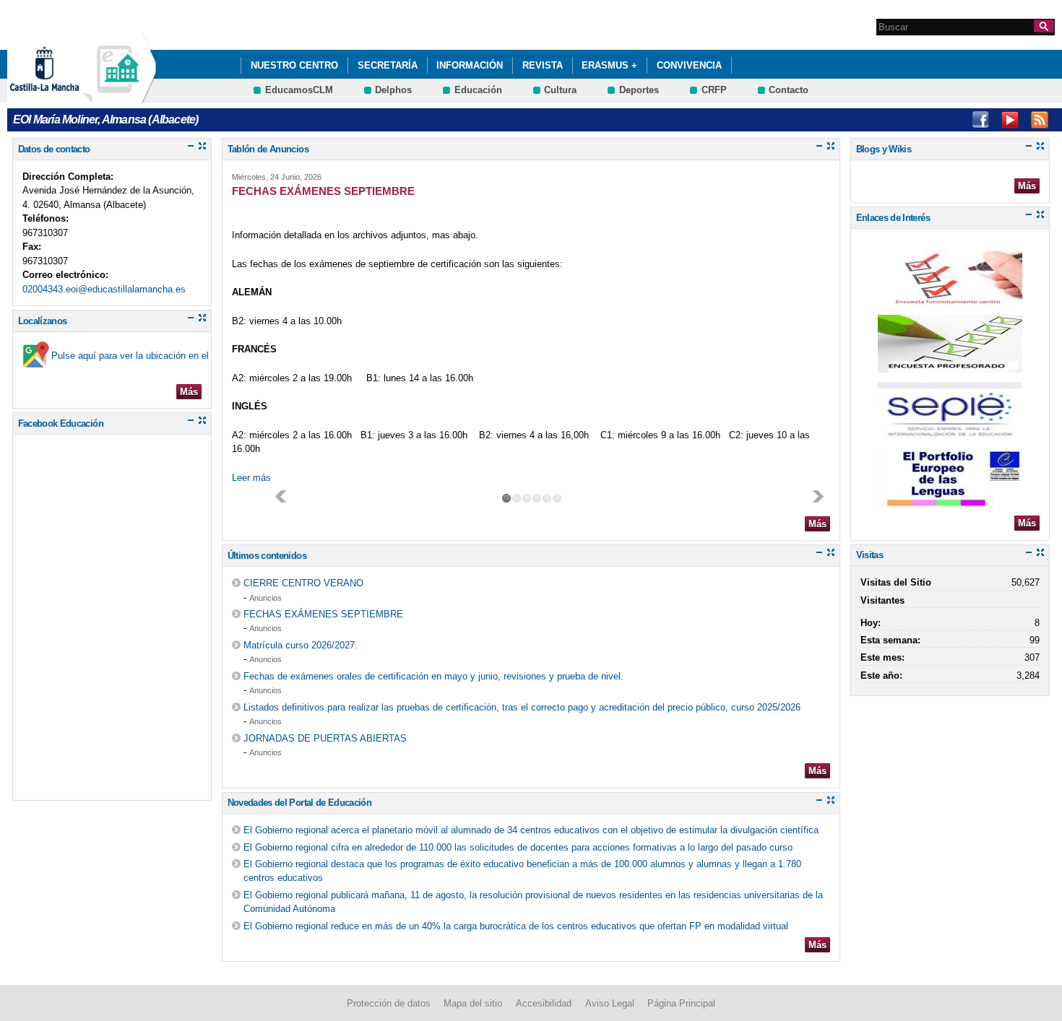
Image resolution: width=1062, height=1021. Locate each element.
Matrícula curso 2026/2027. (300, 645)
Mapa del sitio (473, 1003)
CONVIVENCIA (689, 65)
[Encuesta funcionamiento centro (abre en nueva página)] (950, 298)
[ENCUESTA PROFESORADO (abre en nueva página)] (950, 365)
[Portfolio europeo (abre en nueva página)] (950, 500)
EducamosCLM (299, 89)
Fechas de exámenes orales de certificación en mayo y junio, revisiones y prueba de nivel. (433, 676)
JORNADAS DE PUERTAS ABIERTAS (325, 738)
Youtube (1010, 120)
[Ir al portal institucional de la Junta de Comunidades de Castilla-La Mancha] (62, 96)
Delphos (393, 89)
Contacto (788, 89)
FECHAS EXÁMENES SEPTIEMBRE (323, 614)
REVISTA (542, 65)
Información (469, 65)
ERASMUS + (609, 65)
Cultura (560, 89)
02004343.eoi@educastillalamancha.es (104, 289)
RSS (1039, 120)
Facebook (980, 120)
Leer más (251, 477)
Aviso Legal (609, 1003)
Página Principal (681, 1003)
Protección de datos (389, 1003)
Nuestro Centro (294, 65)
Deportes (639, 89)
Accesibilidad (543, 1003)
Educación (478, 89)
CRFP (714, 89)
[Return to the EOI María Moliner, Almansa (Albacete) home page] (119, 96)
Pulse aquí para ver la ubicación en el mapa (143, 355)
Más (189, 391)
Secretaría (388, 65)
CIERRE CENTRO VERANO (303, 583)
